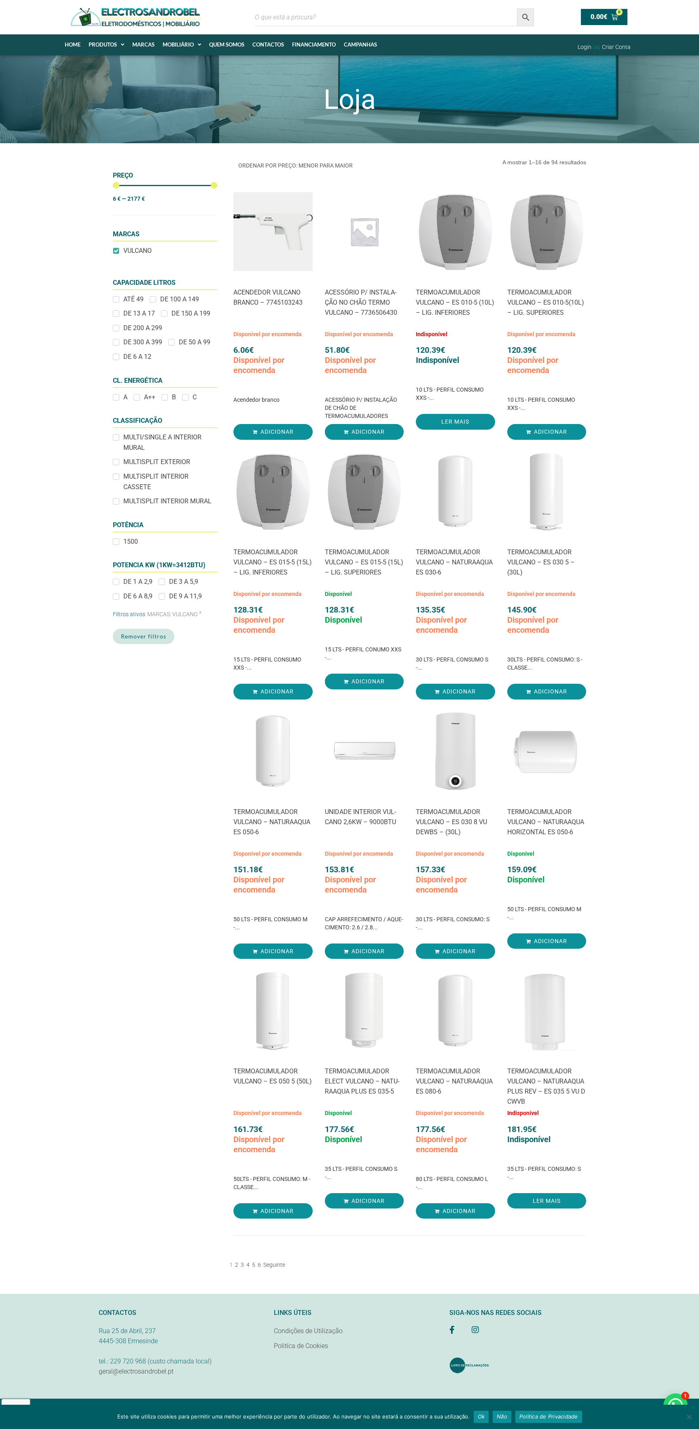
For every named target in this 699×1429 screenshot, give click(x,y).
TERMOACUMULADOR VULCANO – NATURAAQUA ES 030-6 (454, 562)
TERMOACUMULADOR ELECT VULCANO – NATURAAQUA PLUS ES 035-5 (362, 1081)
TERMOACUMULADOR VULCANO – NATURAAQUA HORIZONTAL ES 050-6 (545, 822)
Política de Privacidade (548, 1416)
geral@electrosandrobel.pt (136, 1371)
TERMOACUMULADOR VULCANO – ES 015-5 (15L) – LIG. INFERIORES (272, 562)
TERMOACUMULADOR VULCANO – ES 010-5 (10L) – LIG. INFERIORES (455, 302)
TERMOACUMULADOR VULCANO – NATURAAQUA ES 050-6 (271, 822)
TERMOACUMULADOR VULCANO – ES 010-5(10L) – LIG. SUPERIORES (545, 302)
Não (502, 1416)
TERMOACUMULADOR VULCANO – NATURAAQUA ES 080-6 (454, 1081)
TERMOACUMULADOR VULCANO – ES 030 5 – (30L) (541, 562)
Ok (481, 1416)
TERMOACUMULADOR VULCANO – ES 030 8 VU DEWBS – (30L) (451, 822)
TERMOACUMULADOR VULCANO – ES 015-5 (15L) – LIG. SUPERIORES (364, 562)
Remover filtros (143, 636)
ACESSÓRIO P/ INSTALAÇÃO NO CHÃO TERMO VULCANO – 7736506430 (361, 302)
